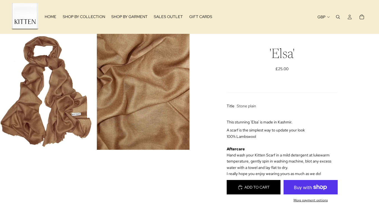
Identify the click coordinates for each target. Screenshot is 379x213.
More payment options (311, 200)
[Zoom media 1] (46, 92)
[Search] (338, 17)
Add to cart (257, 187)
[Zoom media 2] (143, 92)
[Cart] (362, 17)
